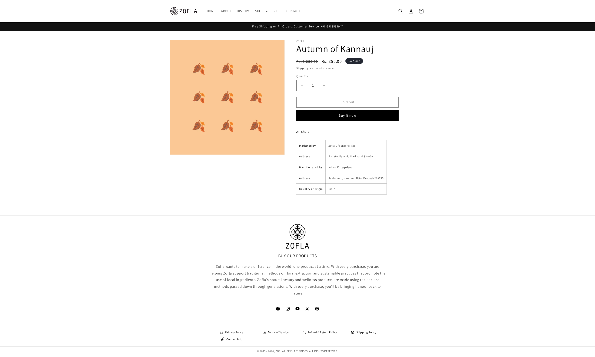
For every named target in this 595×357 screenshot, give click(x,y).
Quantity (302, 76)
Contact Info (234, 339)
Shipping (302, 68)
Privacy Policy (234, 332)
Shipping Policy (366, 332)
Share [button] (305, 131)
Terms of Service (278, 332)
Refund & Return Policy (322, 332)
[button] (261, 11)
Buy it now (347, 115)
